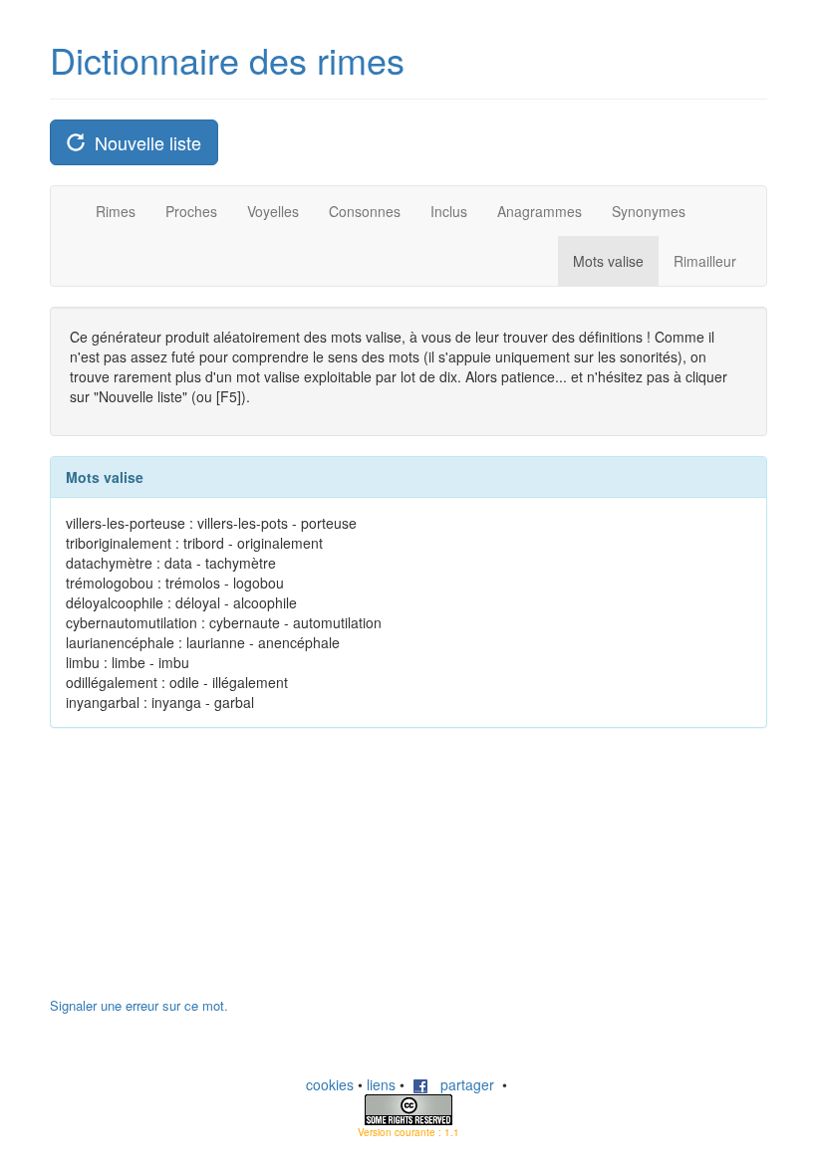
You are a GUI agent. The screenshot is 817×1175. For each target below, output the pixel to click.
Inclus (448, 211)
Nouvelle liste (143, 142)
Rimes (116, 211)
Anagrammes (539, 211)
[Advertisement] (199, 872)
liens (381, 1084)
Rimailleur (705, 261)
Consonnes (365, 211)
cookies (330, 1084)
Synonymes (648, 211)
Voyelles (273, 211)
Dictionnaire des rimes (227, 59)
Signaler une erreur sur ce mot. (139, 1005)
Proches (191, 211)
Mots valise (608, 261)
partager (461, 1084)
